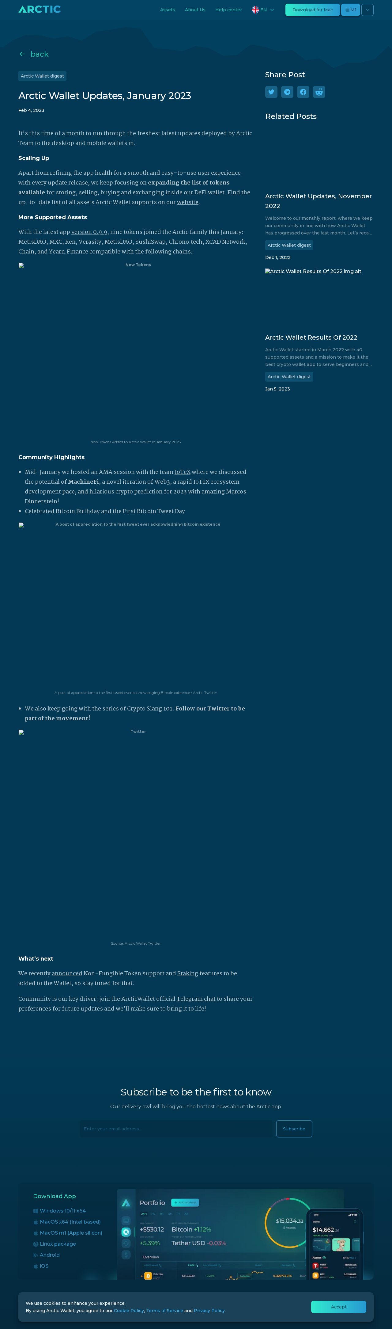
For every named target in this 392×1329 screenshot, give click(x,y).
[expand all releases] (367, 10)
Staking (187, 973)
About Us (195, 10)
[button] (264, 9)
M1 (353, 10)
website (187, 202)
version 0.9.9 (89, 232)
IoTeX (182, 472)
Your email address (101, 1125)
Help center (228, 10)
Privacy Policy (209, 1310)
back (40, 54)
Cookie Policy (129, 1310)
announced (67, 973)
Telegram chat (196, 999)
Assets (167, 10)
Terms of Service (164, 1310)
